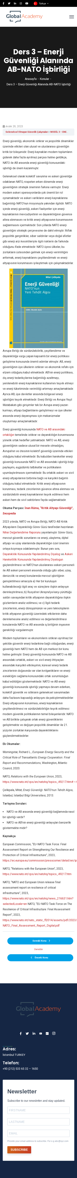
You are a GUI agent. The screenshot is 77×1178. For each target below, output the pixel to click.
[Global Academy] (24, 16)
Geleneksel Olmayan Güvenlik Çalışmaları (27, 132)
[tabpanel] (38, 533)
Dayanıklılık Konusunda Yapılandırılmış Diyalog (31, 554)
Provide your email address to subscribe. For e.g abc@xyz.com (37, 1141)
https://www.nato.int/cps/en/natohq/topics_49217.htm (37, 874)
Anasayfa (31, 79)
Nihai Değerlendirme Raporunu (22, 532)
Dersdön (38, 949)
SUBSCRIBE (19, 1149)
